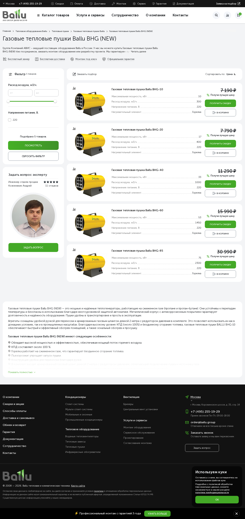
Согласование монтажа (137, 443)
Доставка (99, 3)
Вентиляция (131, 397)
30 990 (226, 252)
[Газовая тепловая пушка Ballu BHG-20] (90, 144)
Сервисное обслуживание (139, 432)
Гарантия (161, 3)
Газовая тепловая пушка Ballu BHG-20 (137, 129)
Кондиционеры (75, 397)
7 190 (228, 90)
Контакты (180, 15)
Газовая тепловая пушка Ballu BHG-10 (137, 89)
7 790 (228, 131)
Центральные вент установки (140, 409)
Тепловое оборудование (82, 429)
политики (98, 491)
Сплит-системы (74, 404)
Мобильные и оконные (78, 414)
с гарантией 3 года (107, 513)
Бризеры (128, 404)
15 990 (227, 211)
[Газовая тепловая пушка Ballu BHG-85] (90, 265)
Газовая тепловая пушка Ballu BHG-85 (137, 250)
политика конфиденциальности (212, 492)
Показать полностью (20, 372)
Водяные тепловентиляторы (81, 436)
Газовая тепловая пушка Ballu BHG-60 (137, 210)
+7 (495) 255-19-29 (30, 3)
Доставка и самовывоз (18, 418)
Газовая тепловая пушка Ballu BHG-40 (137, 170)
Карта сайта (78, 485)
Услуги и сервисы (135, 420)
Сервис (141, 3)
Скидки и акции (13, 404)
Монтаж (121, 3)
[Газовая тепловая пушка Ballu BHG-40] (90, 184)
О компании (155, 15)
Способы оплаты (14, 411)
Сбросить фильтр (33, 156)
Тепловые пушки (75, 446)
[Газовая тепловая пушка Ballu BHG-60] (90, 224)
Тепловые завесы (75, 441)
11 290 (227, 171)
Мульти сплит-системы (78, 409)
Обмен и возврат (14, 425)
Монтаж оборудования (137, 427)
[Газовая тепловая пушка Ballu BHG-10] (90, 103)
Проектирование (133, 437)
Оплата (78, 3)
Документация (185, 3)
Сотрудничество (125, 15)
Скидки (59, 3)
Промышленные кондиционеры (83, 419)
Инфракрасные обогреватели (82, 452)
